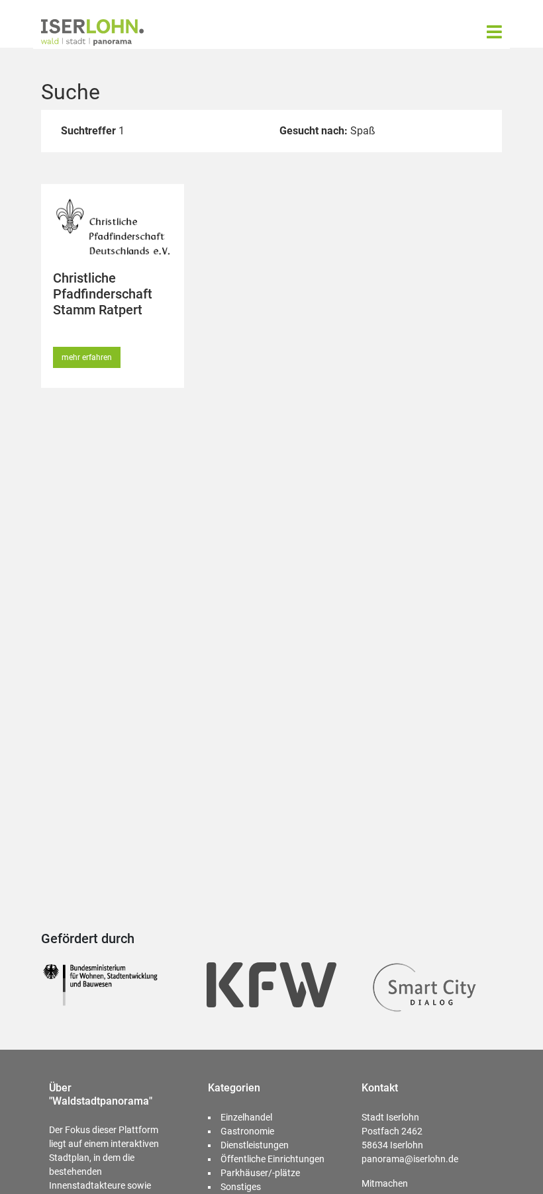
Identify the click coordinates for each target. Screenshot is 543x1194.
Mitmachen (385, 1183)
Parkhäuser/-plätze (260, 1173)
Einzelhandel (246, 1117)
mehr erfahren (87, 357)
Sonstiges (241, 1186)
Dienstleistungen (255, 1145)
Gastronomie (247, 1131)
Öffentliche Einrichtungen (272, 1159)
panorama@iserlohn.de (410, 1159)
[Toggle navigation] (494, 32)
